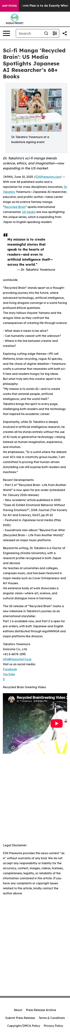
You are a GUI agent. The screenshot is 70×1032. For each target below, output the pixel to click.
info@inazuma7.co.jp (17, 659)
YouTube (9, 674)
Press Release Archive (41, 1010)
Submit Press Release (20, 1018)
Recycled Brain (14, 207)
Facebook (10, 669)
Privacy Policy (53, 1026)
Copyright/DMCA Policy (23, 1026)
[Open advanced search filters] (54, 33)
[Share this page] (64, 33)
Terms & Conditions (52, 1018)
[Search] (46, 33)
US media (29, 212)
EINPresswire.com (47, 177)
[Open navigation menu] (6, 33)
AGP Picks (9, 5)
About (18, 1010)
